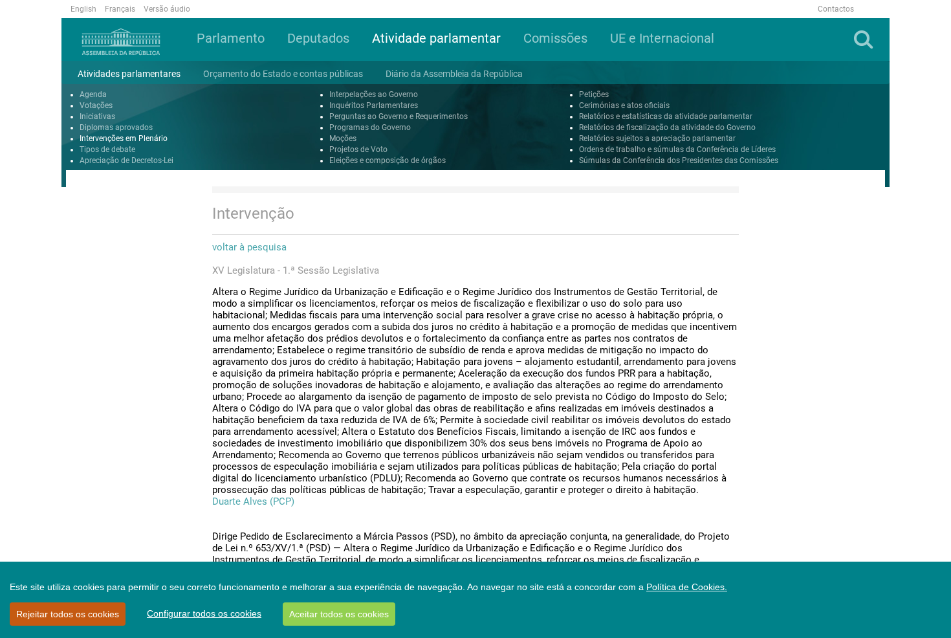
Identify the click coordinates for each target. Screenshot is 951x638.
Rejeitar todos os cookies (67, 614)
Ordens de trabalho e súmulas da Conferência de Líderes (677, 149)
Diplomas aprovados (116, 127)
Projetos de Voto (358, 149)
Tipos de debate (107, 149)
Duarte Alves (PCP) (253, 501)
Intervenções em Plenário (124, 138)
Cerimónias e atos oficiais (624, 105)
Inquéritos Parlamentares (373, 105)
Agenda (93, 94)
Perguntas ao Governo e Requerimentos (398, 116)
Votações (96, 105)
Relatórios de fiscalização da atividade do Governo (667, 127)
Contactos (836, 9)
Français (120, 9)
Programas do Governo (370, 127)
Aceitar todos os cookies (339, 614)
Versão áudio (167, 9)
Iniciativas (97, 116)
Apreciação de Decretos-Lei (126, 160)
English (83, 9)
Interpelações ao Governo (373, 94)
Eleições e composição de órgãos (387, 160)
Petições (594, 94)
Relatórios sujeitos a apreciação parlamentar (657, 138)
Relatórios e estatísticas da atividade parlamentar (665, 116)
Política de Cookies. (686, 587)
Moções (342, 138)
